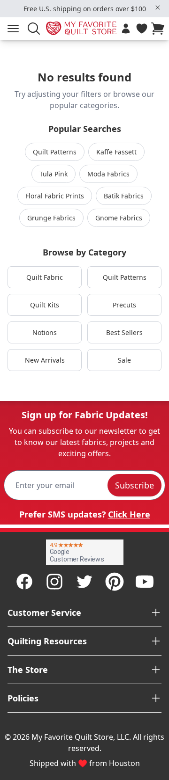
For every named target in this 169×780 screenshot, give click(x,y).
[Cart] (159, 28)
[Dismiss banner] (157, 7)
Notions (44, 332)
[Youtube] (144, 581)
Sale (124, 360)
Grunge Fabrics (51, 217)
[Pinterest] (114, 581)
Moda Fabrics (108, 173)
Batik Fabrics (124, 195)
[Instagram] (54, 581)
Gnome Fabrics (118, 217)
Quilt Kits (44, 304)
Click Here (129, 514)
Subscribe (134, 485)
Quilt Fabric (44, 277)
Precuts (124, 304)
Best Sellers (124, 332)
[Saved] (141, 28)
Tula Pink (53, 173)
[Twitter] (84, 581)
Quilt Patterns (55, 151)
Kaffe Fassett (116, 151)
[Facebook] (24, 581)
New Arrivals (45, 360)
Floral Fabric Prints (54, 195)
